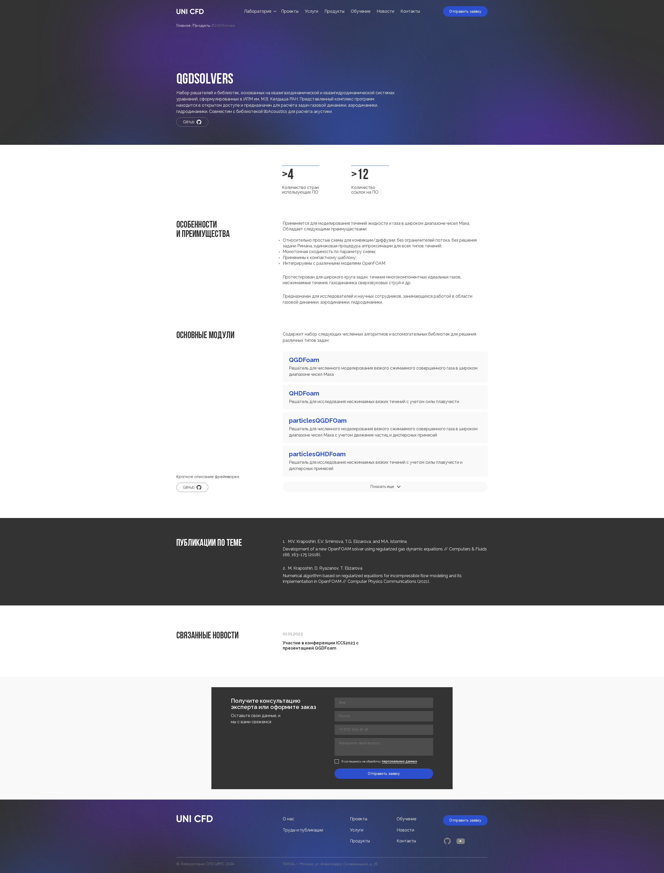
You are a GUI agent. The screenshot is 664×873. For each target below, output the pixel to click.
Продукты (334, 11)
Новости (385, 11)
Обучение (360, 11)
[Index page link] (190, 11)
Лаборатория (257, 11)
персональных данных (399, 761)
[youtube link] (461, 841)
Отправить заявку (465, 11)
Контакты (410, 11)
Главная (183, 26)
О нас (288, 818)
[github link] (447, 841)
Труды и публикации (303, 830)
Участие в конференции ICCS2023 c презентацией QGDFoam (321, 645)
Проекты (290, 11)
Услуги (311, 11)
